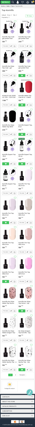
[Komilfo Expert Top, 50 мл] (9, 174)
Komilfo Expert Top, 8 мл (25, 126)
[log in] (17, 2)
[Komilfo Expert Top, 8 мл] (25, 116)
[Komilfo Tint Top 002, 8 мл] (9, 204)
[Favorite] (15, 21)
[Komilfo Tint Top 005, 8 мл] (25, 233)
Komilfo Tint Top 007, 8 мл (24, 273)
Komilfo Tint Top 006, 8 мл (8, 273)
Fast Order (11, 46)
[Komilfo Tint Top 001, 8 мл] (25, 174)
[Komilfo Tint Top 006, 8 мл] (9, 263)
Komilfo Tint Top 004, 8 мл (8, 244)
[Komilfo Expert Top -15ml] (9, 145)
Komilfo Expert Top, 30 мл (25, 156)
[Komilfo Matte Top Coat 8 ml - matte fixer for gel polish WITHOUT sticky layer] (25, 86)
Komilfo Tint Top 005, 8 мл (24, 244)
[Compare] (14, 46)
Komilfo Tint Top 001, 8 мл (24, 185)
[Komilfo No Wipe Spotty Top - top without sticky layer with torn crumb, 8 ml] (25, 351)
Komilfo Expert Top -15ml (9, 156)
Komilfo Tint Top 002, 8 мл (8, 215)
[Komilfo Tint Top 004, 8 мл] (9, 233)
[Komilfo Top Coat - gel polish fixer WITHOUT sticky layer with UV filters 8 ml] (9, 27)
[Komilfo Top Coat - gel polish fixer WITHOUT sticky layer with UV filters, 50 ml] (25, 57)
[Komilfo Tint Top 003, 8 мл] (25, 204)
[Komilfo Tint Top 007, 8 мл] (25, 263)
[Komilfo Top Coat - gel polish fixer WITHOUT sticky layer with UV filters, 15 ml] (25, 27)
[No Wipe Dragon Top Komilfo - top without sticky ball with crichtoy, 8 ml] (25, 321)
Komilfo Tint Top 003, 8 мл (24, 215)
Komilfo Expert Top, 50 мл (9, 185)
